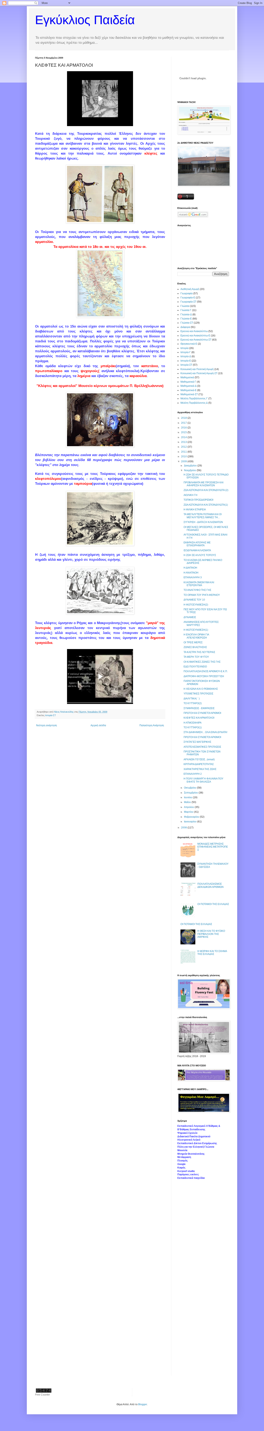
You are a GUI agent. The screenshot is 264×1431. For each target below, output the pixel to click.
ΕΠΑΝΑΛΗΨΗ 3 (193, 577)
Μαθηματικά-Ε (188, 390)
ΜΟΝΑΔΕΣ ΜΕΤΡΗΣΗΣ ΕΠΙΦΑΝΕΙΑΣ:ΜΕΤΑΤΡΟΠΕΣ (212, 846)
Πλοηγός (182, 1160)
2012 (184, 446)
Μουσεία (182, 1150)
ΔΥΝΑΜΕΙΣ (190, 617)
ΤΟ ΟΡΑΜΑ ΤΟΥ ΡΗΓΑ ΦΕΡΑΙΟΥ (202, 595)
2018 (184, 417)
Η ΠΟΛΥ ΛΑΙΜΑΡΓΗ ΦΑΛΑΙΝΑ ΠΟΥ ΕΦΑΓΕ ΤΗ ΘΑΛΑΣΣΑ (203, 780)
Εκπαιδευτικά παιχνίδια (191, 1178)
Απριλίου (189, 807)
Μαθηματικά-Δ (188, 385)
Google (181, 1164)
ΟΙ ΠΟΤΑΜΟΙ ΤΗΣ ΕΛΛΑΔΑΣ (213, 904)
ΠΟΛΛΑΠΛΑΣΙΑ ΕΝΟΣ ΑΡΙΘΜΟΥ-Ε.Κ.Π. (206, 671)
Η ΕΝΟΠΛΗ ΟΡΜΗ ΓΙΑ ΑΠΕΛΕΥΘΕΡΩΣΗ (196, 636)
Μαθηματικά (187, 377)
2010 (184, 456)
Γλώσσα (184, 306)
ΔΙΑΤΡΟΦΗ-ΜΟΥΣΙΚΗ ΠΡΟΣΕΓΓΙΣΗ (204, 676)
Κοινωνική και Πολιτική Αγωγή (197, 369)
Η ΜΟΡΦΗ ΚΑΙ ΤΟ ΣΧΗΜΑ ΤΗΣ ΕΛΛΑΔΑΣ (212, 953)
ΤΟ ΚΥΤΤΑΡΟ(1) (193, 727)
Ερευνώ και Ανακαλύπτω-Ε (195, 335)
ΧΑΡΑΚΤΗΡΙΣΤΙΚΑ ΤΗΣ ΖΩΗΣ (200, 769)
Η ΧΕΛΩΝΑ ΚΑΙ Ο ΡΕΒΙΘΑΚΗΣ (201, 688)
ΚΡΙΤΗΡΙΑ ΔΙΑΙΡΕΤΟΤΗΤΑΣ (199, 764)
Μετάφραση (184, 1157)
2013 (184, 442)
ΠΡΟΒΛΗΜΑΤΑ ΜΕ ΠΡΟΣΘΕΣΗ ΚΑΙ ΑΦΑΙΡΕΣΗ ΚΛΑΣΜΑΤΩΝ (203, 484)
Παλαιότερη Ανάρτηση (151, 725)
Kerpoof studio (186, 1171)
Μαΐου (188, 802)
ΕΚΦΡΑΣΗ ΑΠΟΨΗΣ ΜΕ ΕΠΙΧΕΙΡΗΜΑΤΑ (197, 544)
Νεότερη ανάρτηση (46, 725)
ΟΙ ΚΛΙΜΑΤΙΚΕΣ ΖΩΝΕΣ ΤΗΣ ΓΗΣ (202, 661)
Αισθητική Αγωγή (189, 289)
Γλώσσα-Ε (186, 318)
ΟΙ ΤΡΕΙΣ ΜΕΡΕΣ (193, 642)
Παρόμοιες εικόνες (188, 1174)
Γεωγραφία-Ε (187, 297)
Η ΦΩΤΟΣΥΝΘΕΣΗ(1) (196, 629)
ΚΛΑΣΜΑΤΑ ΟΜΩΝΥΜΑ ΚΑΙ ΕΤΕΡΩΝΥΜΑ (199, 584)
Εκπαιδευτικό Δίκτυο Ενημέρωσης (197, 1143)
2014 (184, 437)
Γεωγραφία (186, 293)
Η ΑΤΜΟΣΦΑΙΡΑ (193, 722)
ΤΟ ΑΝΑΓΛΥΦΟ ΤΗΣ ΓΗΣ (197, 590)
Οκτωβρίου (190, 787)
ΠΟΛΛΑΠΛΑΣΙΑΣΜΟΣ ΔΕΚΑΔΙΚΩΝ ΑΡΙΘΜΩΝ (210, 885)
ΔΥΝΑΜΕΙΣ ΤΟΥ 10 (194, 599)
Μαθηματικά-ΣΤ (189, 394)
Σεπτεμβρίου (191, 792)
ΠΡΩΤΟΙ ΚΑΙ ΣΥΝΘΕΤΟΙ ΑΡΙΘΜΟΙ (202, 713)
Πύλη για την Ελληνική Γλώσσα (195, 1146)
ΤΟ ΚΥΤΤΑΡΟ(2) (193, 703)
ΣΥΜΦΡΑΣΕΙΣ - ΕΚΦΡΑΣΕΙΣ (199, 708)
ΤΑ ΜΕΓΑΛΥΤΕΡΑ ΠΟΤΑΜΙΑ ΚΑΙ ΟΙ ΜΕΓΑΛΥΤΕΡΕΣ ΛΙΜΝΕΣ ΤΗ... (203, 516)
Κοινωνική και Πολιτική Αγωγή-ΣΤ (198, 373)
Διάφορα (185, 327)
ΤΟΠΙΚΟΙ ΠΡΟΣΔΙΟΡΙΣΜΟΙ (198, 499)
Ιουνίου (188, 797)
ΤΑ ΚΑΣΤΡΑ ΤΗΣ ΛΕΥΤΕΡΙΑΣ (199, 652)
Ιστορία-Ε (185, 360)
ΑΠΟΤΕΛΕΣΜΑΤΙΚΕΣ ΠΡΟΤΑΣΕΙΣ (202, 746)
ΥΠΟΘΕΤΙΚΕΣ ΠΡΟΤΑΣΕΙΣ (198, 693)
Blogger (142, 1404)
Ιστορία (184, 348)
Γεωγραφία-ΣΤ (188, 301)
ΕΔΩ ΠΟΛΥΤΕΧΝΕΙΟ (195, 666)
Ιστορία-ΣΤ (50, 715)
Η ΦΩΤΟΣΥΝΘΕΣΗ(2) (196, 604)
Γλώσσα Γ (185, 310)
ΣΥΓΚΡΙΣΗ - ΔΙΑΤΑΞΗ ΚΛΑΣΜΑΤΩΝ (203, 522)
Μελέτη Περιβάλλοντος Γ (194, 398)
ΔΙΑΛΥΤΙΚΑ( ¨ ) (192, 698)
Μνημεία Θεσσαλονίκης (191, 1153)
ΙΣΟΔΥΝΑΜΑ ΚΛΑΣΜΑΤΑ (197, 550)
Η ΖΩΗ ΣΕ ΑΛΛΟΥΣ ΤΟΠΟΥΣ (200, 555)
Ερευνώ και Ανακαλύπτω (194, 331)
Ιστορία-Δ (185, 356)
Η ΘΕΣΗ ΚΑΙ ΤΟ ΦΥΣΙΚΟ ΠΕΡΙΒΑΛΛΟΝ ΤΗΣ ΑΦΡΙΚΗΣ (211, 934)
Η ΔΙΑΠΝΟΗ (190, 567)
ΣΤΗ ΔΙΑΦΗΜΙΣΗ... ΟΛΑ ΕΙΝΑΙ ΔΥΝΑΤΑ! (205, 732)
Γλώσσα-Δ (186, 314)
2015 (184, 432)
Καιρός (181, 1167)
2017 (184, 422)
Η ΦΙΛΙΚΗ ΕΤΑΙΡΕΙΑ (195, 509)
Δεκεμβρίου (190, 465)
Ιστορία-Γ (185, 352)
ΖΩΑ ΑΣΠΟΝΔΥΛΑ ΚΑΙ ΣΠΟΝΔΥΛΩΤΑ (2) (206, 490)
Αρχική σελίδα (98, 725)
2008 (184, 827)
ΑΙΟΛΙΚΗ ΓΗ (190, 495)
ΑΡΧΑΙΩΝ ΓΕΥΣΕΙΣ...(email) (199, 759)
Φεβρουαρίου (192, 816)
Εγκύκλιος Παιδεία (85, 20)
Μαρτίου (189, 811)
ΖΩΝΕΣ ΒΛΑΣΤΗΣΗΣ (195, 647)
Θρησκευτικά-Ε (188, 343)
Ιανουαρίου (190, 821)
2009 (184, 461)
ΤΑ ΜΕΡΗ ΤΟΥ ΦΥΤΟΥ (196, 656)
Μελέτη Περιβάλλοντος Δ (194, 402)
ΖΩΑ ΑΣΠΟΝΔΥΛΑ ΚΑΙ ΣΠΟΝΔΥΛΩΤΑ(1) (206, 504)
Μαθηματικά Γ (188, 381)
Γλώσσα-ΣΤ (186, 322)
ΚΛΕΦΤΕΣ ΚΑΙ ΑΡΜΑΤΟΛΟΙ (199, 717)
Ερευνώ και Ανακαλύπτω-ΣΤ (195, 339)
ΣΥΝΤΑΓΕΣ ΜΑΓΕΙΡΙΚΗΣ (197, 741)
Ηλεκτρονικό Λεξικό (188, 1139)
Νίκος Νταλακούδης (64, 712)
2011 (184, 451)
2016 (184, 427)
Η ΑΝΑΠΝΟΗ (191, 572)
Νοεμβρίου (190, 470)
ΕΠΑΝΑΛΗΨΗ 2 (193, 773)
